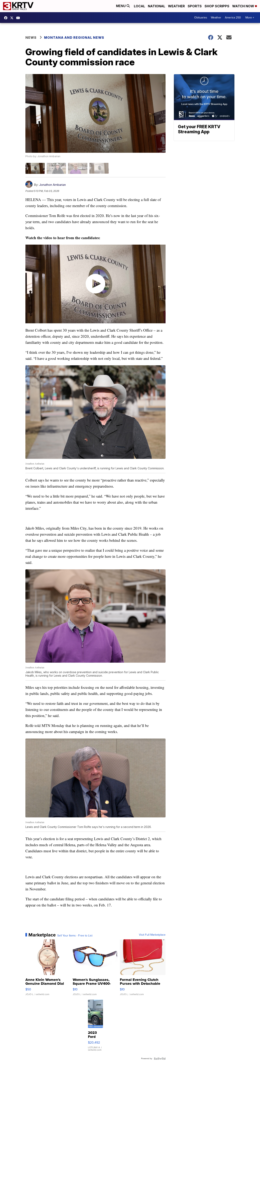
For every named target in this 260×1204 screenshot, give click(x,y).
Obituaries (200, 17)
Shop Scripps (217, 6)
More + (249, 17)
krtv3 (6, 17)
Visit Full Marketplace (152, 934)
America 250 (233, 17)
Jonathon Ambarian (52, 185)
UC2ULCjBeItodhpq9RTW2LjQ (19, 17)
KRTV (12, 17)
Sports (195, 6)
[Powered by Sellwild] (160, 1058)
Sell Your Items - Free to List (74, 935)
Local (139, 6)
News (31, 37)
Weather (176, 6)
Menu (121, 6)
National (156, 6)
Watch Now (243, 6)
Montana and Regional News (74, 37)
